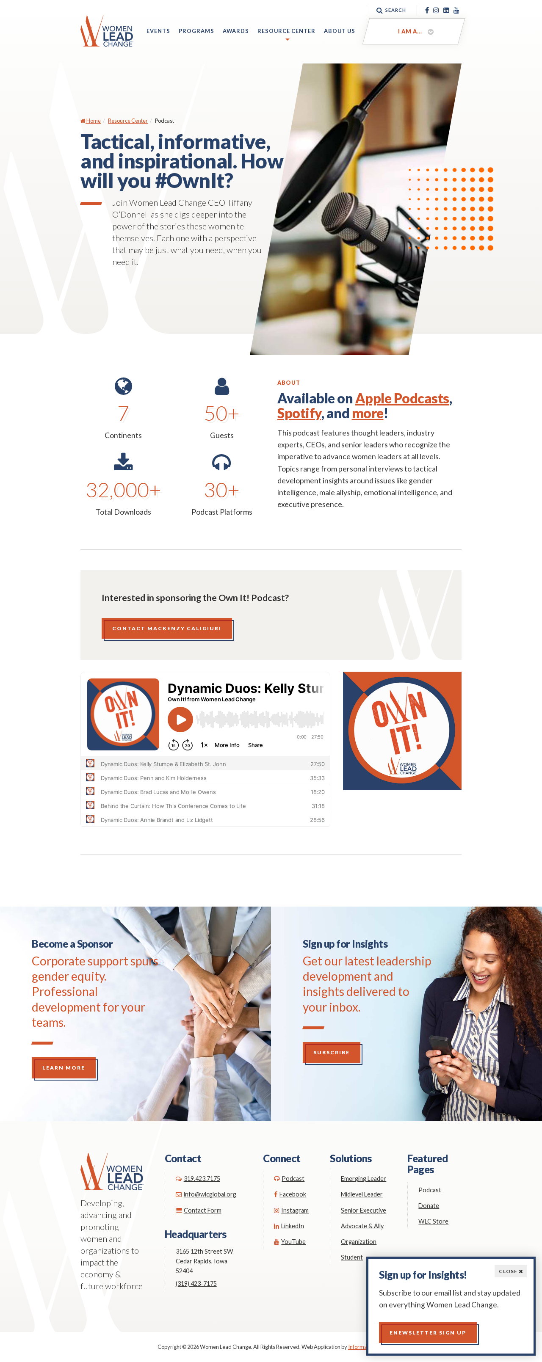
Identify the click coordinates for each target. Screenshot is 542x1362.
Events (158, 31)
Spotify (299, 413)
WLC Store (433, 1221)
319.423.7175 (202, 1178)
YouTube (293, 1241)
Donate (428, 1205)
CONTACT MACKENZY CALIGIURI (166, 628)
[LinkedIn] (446, 10)
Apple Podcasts (402, 398)
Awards (236, 31)
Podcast (293, 1178)
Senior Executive (363, 1210)
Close (509, 1271)
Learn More (63, 1067)
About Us (339, 31)
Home (93, 120)
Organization (358, 1241)
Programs (196, 31)
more (368, 413)
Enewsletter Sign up (428, 1332)
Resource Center (286, 31)
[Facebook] (427, 10)
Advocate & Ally (362, 1226)
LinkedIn (292, 1226)
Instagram (295, 1210)
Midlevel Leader (362, 1194)
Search (395, 10)
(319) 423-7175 (196, 1283)
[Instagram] (436, 10)
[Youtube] (456, 10)
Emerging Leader (363, 1178)
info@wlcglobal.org (210, 1194)
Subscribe (331, 1052)
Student (352, 1257)
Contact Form (202, 1210)
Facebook (292, 1194)
